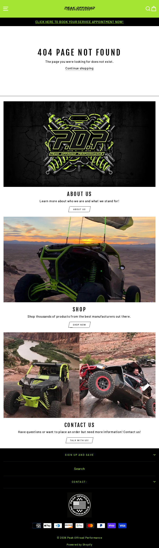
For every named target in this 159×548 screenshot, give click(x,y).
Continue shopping (79, 68)
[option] (79, 22)
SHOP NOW (79, 324)
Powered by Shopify (79, 544)
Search (79, 469)
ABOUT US (79, 209)
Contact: (79, 481)
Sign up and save (79, 454)
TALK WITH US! (79, 440)
